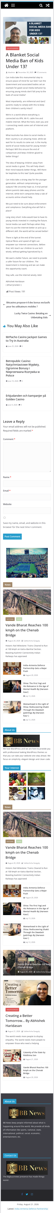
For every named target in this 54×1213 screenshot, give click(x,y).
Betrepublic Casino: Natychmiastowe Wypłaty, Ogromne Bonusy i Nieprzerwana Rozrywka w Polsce (23, 368)
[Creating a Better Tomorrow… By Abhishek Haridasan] (27, 992)
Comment (9, 439)
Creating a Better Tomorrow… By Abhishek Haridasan (25, 1020)
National (10, 619)
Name (7, 477)
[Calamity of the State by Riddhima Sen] (12, 1056)
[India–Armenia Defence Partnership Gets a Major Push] (12, 670)
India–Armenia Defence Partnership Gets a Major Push (31, 1210)
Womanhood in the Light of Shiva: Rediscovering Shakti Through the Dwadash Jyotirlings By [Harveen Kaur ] (36, 710)
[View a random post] (47, 5)
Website (7, 504)
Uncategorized (12, 48)
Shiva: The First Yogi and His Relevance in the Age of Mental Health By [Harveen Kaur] (35, 687)
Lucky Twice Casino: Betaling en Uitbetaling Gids (31, 315)
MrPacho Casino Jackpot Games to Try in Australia (26, 338)
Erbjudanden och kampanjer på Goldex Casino (26, 397)
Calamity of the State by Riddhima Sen (34, 1054)
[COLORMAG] (21, 736)
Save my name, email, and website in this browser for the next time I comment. (24, 525)
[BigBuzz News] (6, 5)
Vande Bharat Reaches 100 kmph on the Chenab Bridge (27, 630)
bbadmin (11, 72)
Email (7, 490)
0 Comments (42, 72)
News (19, 619)
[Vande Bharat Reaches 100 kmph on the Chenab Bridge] (27, 602)
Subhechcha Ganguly (32, 641)
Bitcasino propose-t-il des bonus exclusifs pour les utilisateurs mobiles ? (28, 304)
